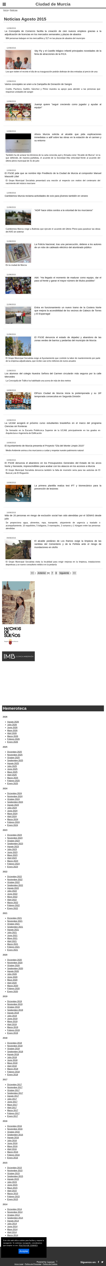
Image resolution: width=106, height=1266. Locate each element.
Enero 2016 (12, 1158)
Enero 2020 (12, 991)
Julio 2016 (12, 1140)
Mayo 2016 (12, 1146)
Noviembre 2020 (14, 963)
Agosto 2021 (13, 930)
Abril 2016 (12, 1149)
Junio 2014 (12, 1226)
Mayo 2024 (12, 814)
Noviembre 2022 (14, 879)
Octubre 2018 (13, 1049)
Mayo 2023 (12, 855)
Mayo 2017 (12, 1105)
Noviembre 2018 (14, 1046)
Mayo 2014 (12, 1229)
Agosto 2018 (13, 1054)
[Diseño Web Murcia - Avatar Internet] (56, 1262)
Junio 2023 (12, 852)
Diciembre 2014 (14, 1209)
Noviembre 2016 (14, 1129)
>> (74, 573)
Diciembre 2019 (14, 1001)
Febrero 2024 (13, 822)
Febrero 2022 (13, 905)
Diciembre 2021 (14, 918)
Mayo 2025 (12, 772)
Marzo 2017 (12, 1110)
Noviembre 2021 (14, 921)
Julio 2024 (12, 808)
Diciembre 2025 (14, 752)
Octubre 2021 (13, 924)
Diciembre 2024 (14, 793)
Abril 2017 (12, 1108)
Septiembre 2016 (15, 1135)
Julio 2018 (12, 1057)
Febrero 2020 (13, 988)
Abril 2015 (12, 1191)
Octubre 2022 (13, 882)
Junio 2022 (12, 894)
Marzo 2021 (12, 944)
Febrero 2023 (13, 864)
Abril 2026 (12, 733)
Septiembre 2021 (15, 927)
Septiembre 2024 (15, 802)
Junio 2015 (12, 1185)
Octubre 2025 (13, 758)
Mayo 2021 (12, 938)
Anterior (42, 573)
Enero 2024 (12, 825)
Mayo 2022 (12, 897)
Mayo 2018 (12, 1063)
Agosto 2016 (13, 1138)
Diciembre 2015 (14, 1168)
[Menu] (4, 4)
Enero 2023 (12, 867)
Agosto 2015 (13, 1179)
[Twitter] (102, 1262)
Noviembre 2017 (14, 1087)
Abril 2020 (12, 983)
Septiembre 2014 (15, 1218)
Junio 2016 (12, 1143)
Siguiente (64, 573)
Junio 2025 (12, 769)
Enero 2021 (12, 950)
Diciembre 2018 (14, 1043)
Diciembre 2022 (14, 876)
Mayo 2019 (12, 1021)
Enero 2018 (12, 1075)
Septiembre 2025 (15, 760)
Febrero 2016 (13, 1155)
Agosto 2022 (13, 888)
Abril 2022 (12, 900)
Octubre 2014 (13, 1215)
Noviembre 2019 (14, 1004)
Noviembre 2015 (14, 1170)
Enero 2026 (12, 742)
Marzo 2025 (12, 778)
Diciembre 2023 (14, 835)
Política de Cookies (50, 1264)
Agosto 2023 (13, 847)
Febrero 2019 (13, 1030)
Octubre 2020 (13, 965)
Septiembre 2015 (15, 1176)
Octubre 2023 (13, 841)
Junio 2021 (12, 935)
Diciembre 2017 (14, 1084)
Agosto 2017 (13, 1096)
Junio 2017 (12, 1102)
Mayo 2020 (12, 980)
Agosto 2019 (13, 1013)
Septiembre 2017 (15, 1093)
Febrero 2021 (13, 947)
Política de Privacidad (33, 1264)
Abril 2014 (12, 1232)
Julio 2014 (12, 1224)
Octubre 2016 (13, 1132)
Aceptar (24, 1251)
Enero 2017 (12, 1116)
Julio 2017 (12, 1099)
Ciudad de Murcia (53, 4)
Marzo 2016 (12, 1152)
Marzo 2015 (12, 1194)
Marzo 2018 (12, 1069)
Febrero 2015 (13, 1196)
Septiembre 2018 (15, 1052)
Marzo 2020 (12, 986)
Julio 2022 (12, 891)
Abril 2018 (12, 1066)
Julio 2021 (12, 932)
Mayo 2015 (12, 1188)
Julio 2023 (12, 849)
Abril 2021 (12, 941)
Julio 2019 (12, 1016)
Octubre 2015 (13, 1173)
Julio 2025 (12, 766)
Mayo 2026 (12, 730)
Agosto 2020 (13, 971)
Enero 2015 (12, 1199)
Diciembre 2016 (14, 1126)
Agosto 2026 (13, 722)
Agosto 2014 (13, 1221)
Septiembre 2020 (15, 968)
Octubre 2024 (13, 799)
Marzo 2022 (12, 902)
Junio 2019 (12, 1019)
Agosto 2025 (13, 763)
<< (32, 573)
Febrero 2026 (13, 739)
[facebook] (98, 1262)
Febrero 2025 (13, 781)
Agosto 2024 (13, 805)
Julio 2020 (12, 974)
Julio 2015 (12, 1182)
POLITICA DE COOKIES (28, 1245)
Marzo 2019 (12, 1027)
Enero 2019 (12, 1033)
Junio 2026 (12, 727)
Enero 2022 (12, 908)
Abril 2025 (12, 775)
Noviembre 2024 (14, 796)
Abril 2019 (12, 1024)
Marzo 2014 (12, 1235)
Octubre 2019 (13, 1007)
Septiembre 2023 (15, 844)
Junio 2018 (12, 1060)
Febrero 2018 (13, 1072)
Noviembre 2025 (14, 755)
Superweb (51, 1262)
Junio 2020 (12, 977)
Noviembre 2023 (14, 838)
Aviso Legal (18, 1264)
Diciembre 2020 (14, 960)
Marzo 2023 (12, 861)
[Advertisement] (53, 682)
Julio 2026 (12, 725)
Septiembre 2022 (15, 885)
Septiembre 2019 (15, 1010)
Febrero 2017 (13, 1113)
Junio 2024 (12, 811)
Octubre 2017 (13, 1090)
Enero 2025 (12, 783)
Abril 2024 (12, 816)
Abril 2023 (12, 858)
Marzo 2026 (12, 736)
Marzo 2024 (12, 819)
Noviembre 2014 (14, 1212)
